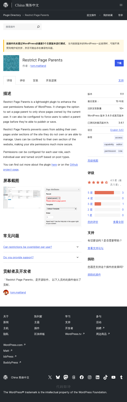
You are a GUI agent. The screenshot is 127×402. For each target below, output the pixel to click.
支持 (121, 80)
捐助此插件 (94, 274)
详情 (9, 80)
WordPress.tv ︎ (75, 334)
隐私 (6, 334)
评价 (22, 80)
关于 (6, 316)
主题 (37, 322)
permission (110, 151)
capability (109, 144)
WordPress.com (14, 345)
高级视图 (93, 160)
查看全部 (118, 221)
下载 (119, 63)
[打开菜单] (121, 5)
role (120, 151)
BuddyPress (12, 362)
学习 (67, 316)
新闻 (6, 322)
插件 (37, 328)
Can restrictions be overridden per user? (27, 247)
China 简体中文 (20, 377)
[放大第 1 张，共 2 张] (36, 191)
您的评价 (93, 221)
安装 (35, 80)
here (54, 164)
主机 (6, 328)
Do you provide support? (18, 257)
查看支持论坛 (96, 248)
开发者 (69, 328)
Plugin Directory (12, 15)
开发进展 (51, 80)
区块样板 (39, 334)
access (118, 137)
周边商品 (103, 334)
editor (119, 144)
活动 (98, 322)
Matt (8, 350)
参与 (98, 316)
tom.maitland (38, 65)
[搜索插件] (38, 26)
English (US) (117, 130)
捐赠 (100, 328)
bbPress (10, 356)
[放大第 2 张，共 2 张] (77, 191)
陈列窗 (38, 316)
